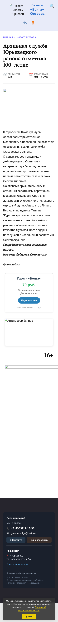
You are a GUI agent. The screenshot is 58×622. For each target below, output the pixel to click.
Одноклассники (39, 540)
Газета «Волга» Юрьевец (37, 9)
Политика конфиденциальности (21, 573)
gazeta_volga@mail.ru (21, 533)
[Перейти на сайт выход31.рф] (29, 332)
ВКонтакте (16, 540)
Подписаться (29, 300)
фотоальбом (11, 264)
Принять (29, 616)
